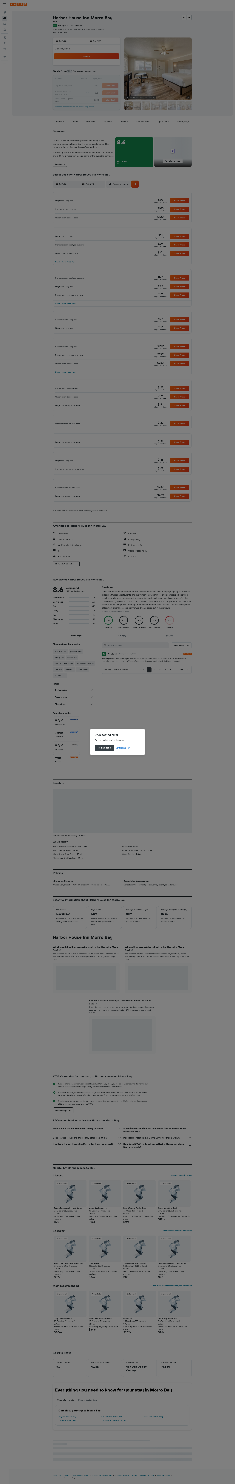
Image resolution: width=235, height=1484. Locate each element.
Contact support (123, 748)
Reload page (104, 747)
